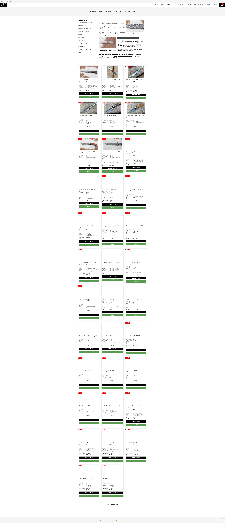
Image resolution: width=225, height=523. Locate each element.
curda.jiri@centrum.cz (11, 1)
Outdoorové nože (81, 46)
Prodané (79, 52)
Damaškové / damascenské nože (85, 28)
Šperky (169, 4)
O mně (189, 4)
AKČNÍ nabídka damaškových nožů (85, 22)
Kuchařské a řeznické (82, 43)
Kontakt (209, 4)
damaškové (101, 23)
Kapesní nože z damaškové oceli (84, 49)
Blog (215, 4)
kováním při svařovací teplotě (112, 28)
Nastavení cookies (130, 520)
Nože (162, 4)
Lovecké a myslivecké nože (83, 31)
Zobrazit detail (89, 93)
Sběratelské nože (81, 37)
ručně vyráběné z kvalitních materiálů (123, 56)
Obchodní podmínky (110, 520)
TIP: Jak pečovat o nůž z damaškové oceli (128, 38)
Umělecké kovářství (179, 4)
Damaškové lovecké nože (83, 25)
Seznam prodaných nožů (112, 504)
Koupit (89, 96)
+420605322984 (3, 1)
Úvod (156, 4)
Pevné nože (80, 34)
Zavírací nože (80, 40)
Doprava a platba (199, 4)
